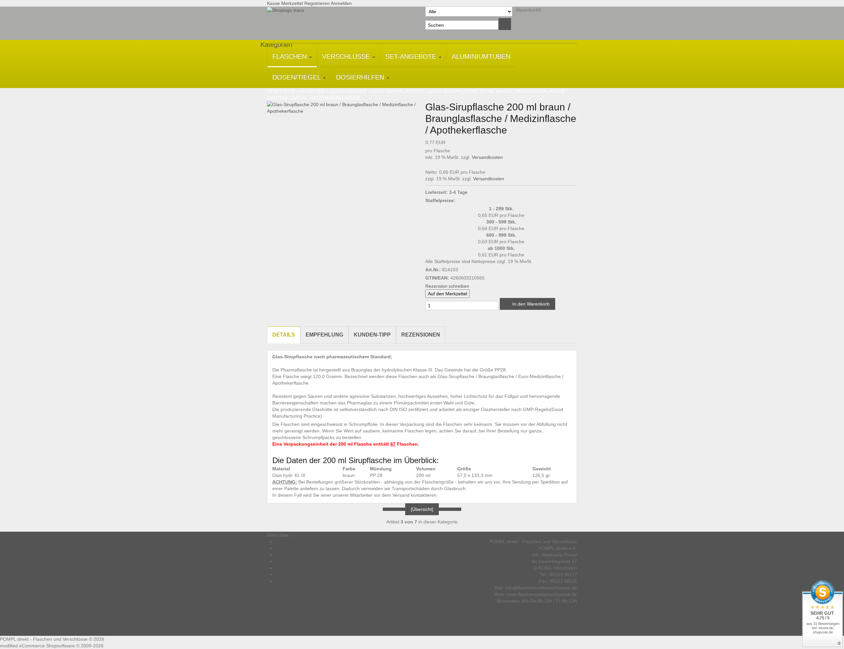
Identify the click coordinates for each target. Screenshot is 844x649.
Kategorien (276, 44)
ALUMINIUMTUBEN (481, 56)
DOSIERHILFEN (361, 77)
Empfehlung (324, 335)
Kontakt (283, 574)
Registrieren (317, 3)
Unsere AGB (288, 561)
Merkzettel (292, 3)
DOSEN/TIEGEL (297, 77)
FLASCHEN (290, 56)
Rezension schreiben (447, 286)
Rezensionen (420, 335)
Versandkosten (487, 157)
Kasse (273, 3)
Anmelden (341, 3)
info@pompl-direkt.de (552, 614)
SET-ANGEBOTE (411, 56)
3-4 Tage (458, 192)
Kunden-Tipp (372, 335)
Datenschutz (288, 554)
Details (283, 335)
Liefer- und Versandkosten (302, 548)
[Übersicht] (422, 509)
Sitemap (283, 568)
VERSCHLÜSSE (347, 56)
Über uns (284, 541)
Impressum (287, 581)
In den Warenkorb (530, 304)
